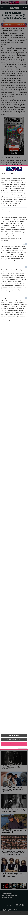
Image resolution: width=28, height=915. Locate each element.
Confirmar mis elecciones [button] (13, 739)
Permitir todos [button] (14, 744)
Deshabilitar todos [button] (14, 735)
